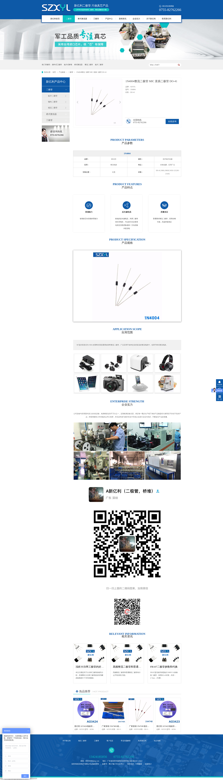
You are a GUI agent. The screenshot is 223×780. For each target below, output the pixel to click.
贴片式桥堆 (68, 65)
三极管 (96, 19)
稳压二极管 (52, 108)
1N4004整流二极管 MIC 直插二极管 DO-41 (91, 72)
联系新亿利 (166, 19)
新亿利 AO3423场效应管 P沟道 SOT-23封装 (174, 726)
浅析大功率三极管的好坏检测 (92, 666)
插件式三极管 (57, 65)
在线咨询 (172, 121)
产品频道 (62, 72)
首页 (54, 72)
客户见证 (110, 741)
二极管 (69, 19)
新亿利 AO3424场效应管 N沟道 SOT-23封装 (92, 726)
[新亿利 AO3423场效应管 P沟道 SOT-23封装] (168, 710)
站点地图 (157, 741)
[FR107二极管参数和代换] (164, 653)
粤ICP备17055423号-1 (116, 764)
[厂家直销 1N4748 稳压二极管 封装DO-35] (140, 710)
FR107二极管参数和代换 (164, 666)
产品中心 (109, 19)
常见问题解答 (126, 741)
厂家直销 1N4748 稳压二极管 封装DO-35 (145, 726)
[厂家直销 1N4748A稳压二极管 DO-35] (113, 710)
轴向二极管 (52, 102)
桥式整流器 (82, 19)
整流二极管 (89, 65)
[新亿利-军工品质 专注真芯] (111, 59)
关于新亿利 (151, 19)
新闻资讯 (122, 19)
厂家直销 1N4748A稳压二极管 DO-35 (117, 726)
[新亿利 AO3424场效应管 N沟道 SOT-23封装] (86, 710)
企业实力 (136, 19)
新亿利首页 (55, 19)
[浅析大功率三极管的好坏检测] (90, 653)
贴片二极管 (99, 65)
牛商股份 (138, 764)
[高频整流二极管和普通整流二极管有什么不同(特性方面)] (127, 653)
